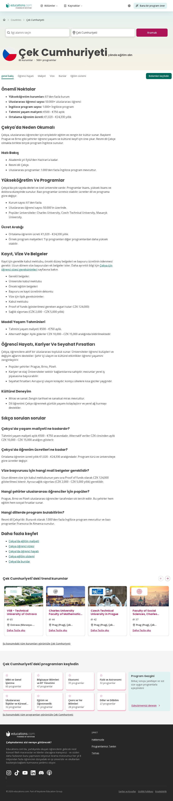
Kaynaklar (74, 5)
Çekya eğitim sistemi (21, 556)
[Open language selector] (129, 6)
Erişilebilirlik (161, 791)
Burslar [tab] (62, 76)
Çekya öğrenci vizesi (21, 546)
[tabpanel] (86, 325)
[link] (35, 20)
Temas (95, 753)
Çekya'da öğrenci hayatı (24, 551)
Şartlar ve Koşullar (127, 791)
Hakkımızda (98, 739)
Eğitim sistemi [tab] (78, 76)
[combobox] (36, 32)
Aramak (152, 32)
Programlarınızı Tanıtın (104, 746)
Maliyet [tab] (42, 76)
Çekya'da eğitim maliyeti (24, 541)
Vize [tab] (52, 76)
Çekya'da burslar (19, 561)
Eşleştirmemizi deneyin (144, 705)
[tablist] (86, 76)
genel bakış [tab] (7, 76)
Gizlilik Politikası (145, 791)
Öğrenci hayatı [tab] (26, 76)
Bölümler (49, 5)
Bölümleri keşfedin (159, 76)
